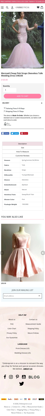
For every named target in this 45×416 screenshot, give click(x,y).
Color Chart (12, 328)
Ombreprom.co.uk (25, 404)
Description (22, 144)
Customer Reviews (22, 156)
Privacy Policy (12, 333)
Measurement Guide (33, 324)
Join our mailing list (22, 290)
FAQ (11, 324)
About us (11, 319)
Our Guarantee (11, 337)
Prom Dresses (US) (22, 348)
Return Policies (33, 333)
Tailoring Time (11, 108)
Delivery (5, 103)
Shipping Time (11, 111)
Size (22, 147)
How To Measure (22, 151)
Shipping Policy (33, 328)
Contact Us (33, 319)
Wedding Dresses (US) (22, 353)
